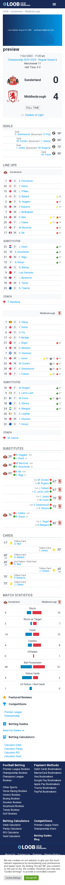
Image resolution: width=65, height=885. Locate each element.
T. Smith (23, 327)
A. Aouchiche (22, 251)
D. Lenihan (24, 413)
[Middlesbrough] (32, 96)
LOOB (6, 11)
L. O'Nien (23, 191)
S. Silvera (24, 403)
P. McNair (24, 337)
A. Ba (21, 232)
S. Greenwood (23, 134)
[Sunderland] (32, 80)
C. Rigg (22, 257)
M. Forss (46, 154)
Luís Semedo (26, 272)
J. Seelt (23, 246)
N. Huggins (24, 201)
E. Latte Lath (26, 393)
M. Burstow (25, 227)
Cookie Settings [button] (13, 878)
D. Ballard (24, 196)
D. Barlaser (24, 347)
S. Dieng (23, 322)
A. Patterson (26, 180)
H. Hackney (25, 353)
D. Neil (22, 217)
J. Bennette (25, 277)
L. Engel (23, 342)
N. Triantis (24, 288)
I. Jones (45, 141)
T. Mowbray (14, 301)
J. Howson (24, 418)
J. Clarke (23, 222)
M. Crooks (22, 141)
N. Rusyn (19, 262)
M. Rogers (44, 147)
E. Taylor (23, 282)
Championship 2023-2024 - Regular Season (32, 59)
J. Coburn (24, 373)
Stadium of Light (34, 115)
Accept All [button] (31, 878)
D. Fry (46, 134)
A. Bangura (24, 408)
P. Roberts (24, 206)
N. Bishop (24, 267)
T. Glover (23, 424)
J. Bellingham (26, 212)
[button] (54, 4)
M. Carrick (13, 437)
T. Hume (23, 186)
